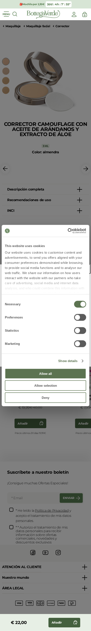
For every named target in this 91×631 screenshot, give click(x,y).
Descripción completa (25, 189)
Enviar (68, 498)
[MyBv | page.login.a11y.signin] (74, 14)
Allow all (45, 373)
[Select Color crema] (6, 71)
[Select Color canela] (6, 90)
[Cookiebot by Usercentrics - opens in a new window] (67, 231)
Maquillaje (13, 26)
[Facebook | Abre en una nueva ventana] (33, 556)
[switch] (80, 317)
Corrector (62, 26)
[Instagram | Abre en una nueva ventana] (58, 556)
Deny (45, 397)
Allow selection (45, 385)
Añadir (23, 423)
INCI (10, 211)
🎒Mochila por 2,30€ (31, 4)
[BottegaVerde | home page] (43, 14)
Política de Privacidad (52, 511)
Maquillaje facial (38, 26)
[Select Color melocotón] (6, 80)
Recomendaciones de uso (29, 200)
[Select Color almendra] (6, 61)
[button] (5, 169)
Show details (67, 361)
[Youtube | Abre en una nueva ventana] (45, 556)
